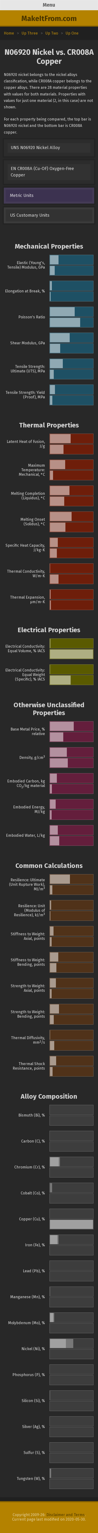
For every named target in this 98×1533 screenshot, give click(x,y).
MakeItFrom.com (49, 18)
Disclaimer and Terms (65, 1515)
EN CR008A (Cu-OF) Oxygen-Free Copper (42, 172)
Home (9, 33)
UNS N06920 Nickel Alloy (35, 147)
